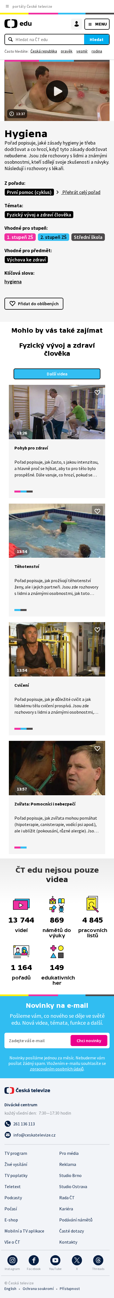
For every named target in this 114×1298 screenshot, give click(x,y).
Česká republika (43, 51)
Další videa (57, 374)
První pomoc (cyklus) (29, 192)
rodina (97, 51)
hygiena (13, 281)
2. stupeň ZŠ (53, 237)
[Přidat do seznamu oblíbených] (97, 392)
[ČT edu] (18, 25)
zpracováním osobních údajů (57, 1069)
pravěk (66, 51)
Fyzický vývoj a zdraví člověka (39, 214)
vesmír (82, 51)
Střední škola (88, 237)
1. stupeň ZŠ (20, 237)
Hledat (96, 39)
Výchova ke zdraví (26, 259)
